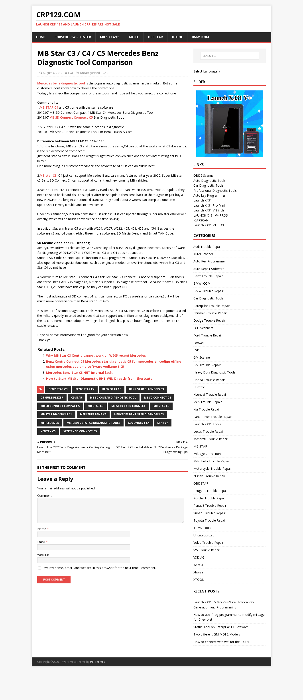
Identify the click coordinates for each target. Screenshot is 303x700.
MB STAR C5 (161, 406)
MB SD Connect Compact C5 (71, 117)
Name (42, 529)
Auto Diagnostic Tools (209, 180)
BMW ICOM (200, 37)
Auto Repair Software (208, 269)
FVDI (196, 350)
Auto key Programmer (209, 195)
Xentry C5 (48, 431)
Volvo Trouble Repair (208, 542)
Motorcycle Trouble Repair (212, 468)
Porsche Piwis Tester (73, 37)
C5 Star (76, 397)
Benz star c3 (58, 389)
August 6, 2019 (52, 73)
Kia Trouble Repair (206, 409)
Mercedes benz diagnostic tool (61, 83)
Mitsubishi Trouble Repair (211, 461)
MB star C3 (48, 175)
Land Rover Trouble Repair (212, 417)
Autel (134, 37)
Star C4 (162, 423)
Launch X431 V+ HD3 (208, 225)
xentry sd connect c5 (80, 431)
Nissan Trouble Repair (209, 476)
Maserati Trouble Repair (210, 439)
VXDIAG (199, 557)
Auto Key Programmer (209, 261)
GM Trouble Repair (206, 365)
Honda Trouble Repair (209, 380)
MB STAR (200, 446)
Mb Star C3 (95, 406)
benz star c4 (84, 389)
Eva (70, 73)
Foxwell (198, 343)
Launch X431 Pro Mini (209, 205)
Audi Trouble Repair (207, 246)
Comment (44, 495)
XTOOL (198, 579)
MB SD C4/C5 (110, 37)
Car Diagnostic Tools (208, 185)
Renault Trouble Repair (209, 505)
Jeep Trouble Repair (207, 402)
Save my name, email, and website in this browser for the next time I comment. (99, 568)
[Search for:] (229, 56)
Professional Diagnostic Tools (215, 190)
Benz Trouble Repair (208, 276)
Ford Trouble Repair (207, 335)
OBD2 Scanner (204, 175)
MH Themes (97, 662)
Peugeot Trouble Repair (210, 491)
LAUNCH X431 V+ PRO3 (210, 215)
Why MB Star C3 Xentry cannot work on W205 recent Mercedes (96, 355)
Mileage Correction (207, 454)
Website (43, 555)
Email (41, 542)
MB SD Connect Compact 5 (60, 406)
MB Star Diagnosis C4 (56, 414)
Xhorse (198, 572)
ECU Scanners (203, 328)
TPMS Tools (202, 528)
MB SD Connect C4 (157, 397)
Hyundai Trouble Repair (210, 394)
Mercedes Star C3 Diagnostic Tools (93, 423)
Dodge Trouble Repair (209, 320)
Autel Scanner (203, 254)
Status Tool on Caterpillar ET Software (221, 627)
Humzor (199, 387)
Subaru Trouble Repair (209, 513)
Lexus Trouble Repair (208, 431)
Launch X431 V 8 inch (208, 210)
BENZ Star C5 (111, 389)
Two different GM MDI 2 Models (216, 634)
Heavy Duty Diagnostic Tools (214, 372)
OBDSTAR (200, 483)
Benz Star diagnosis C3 (146, 389)
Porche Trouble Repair (209, 498)
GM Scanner (202, 357)
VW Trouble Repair (206, 550)
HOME (40, 37)
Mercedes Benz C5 (93, 414)
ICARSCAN (201, 220)
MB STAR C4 (49, 107)
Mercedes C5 (50, 423)
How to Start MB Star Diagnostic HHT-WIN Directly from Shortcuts (99, 378)
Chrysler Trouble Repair (210, 313)
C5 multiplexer (52, 397)
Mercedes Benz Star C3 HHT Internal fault (79, 372)
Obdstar (155, 37)
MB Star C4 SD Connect (128, 406)
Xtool (177, 37)
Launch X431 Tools (207, 424)
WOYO (198, 565)
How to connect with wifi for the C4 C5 (221, 642)
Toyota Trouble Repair (209, 520)
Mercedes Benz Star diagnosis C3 (139, 414)
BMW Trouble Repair (208, 291)
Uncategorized (90, 73)
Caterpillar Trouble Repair (211, 306)
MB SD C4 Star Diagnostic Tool (113, 397)
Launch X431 (202, 200)
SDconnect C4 (138, 423)
